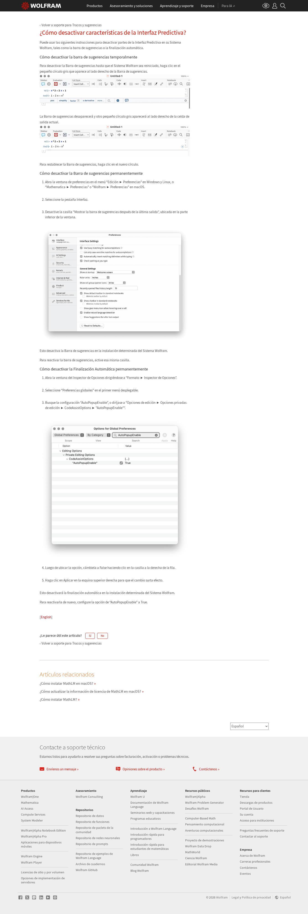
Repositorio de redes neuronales (98, 838)
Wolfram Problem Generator (204, 802)
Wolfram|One (30, 797)
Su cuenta (246, 814)
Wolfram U (137, 797)
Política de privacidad (256, 897)
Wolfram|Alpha (195, 797)
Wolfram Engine (31, 856)
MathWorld (192, 852)
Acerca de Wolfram (252, 855)
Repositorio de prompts (92, 844)
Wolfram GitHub (87, 870)
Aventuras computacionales (204, 830)
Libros (134, 855)
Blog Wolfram (139, 871)
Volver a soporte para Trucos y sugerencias (71, 25)
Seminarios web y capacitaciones (152, 813)
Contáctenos (248, 868)
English (46, 617)
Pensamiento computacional (204, 824)
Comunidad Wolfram (144, 865)
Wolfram (222, 897)
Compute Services (33, 814)
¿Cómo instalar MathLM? (58, 699)
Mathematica (30, 802)
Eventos (245, 874)
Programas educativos (145, 818)
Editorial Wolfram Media (201, 864)
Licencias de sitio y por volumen (42, 872)
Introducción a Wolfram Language (153, 829)
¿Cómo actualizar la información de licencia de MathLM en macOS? (90, 691)
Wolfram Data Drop (198, 846)
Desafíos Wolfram (197, 808)
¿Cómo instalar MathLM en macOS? (66, 683)
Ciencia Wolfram (196, 858)
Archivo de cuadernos (90, 864)
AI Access (27, 808)
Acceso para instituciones (257, 820)
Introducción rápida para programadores (147, 836)
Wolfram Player (31, 862)
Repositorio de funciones (92, 822)
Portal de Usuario (252, 808)
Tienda (244, 797)
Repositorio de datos (90, 816)
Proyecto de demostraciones (204, 840)
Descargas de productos (256, 802)
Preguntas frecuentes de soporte (262, 830)
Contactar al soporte (254, 836)
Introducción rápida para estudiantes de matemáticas (149, 847)
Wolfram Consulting (89, 797)
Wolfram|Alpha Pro (34, 836)
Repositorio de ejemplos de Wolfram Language (94, 856)
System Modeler (32, 820)
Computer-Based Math (200, 818)
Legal (235, 897)
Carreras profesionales (255, 861)
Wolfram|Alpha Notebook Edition (43, 830)
